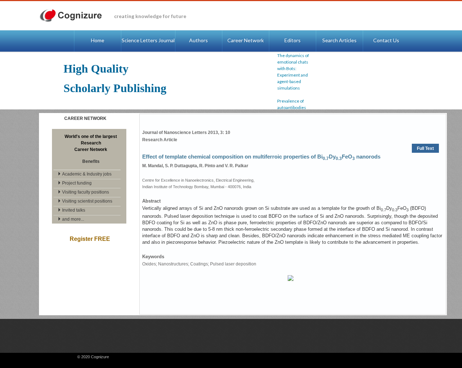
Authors (198, 40)
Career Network (245, 40)
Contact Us (386, 40)
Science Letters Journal (148, 40)
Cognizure (74, 15)
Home (97, 40)
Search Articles (339, 40)
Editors (292, 40)
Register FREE (90, 239)
